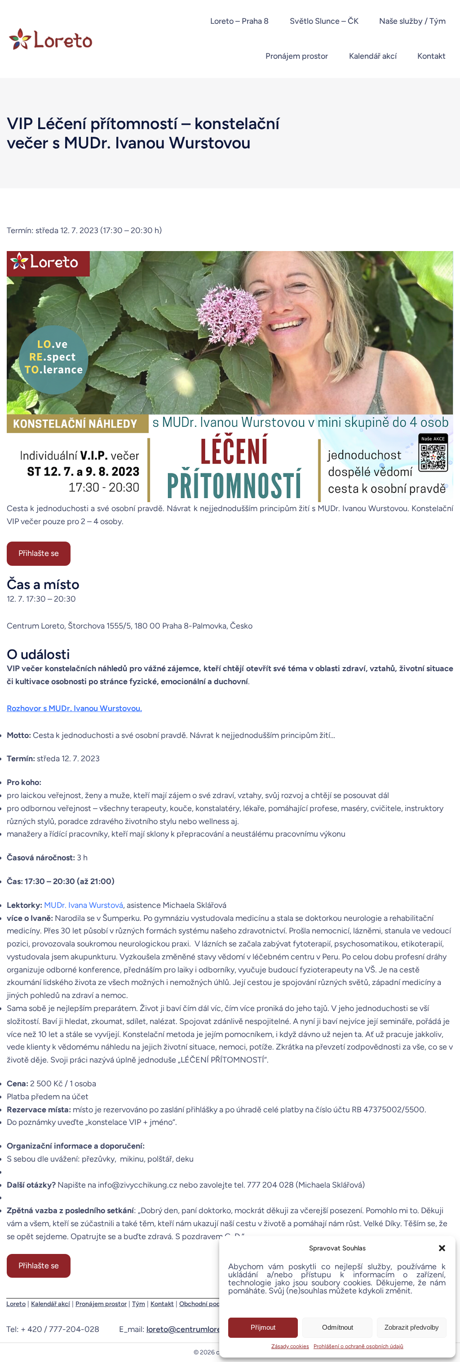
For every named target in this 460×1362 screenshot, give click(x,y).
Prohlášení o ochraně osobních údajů (358, 1346)
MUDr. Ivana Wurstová (83, 905)
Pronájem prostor (101, 1304)
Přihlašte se (38, 553)
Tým (138, 1304)
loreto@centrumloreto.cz (192, 1329)
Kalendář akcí (50, 1304)
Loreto (16, 1304)
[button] (442, 1248)
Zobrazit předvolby (412, 1327)
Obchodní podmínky (208, 1304)
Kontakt (162, 1304)
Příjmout (263, 1327)
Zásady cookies (290, 1346)
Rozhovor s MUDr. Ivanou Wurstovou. (74, 708)
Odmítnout (337, 1327)
